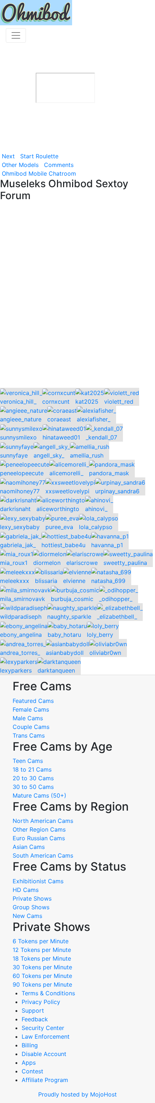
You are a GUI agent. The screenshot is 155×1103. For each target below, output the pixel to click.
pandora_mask (109, 473)
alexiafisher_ (93, 419)
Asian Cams (29, 846)
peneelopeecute (22, 473)
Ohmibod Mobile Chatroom (39, 173)
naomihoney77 (20, 491)
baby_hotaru (64, 634)
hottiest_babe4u (63, 545)
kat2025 (86, 401)
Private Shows (32, 898)
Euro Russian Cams (39, 838)
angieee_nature (20, 419)
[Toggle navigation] (16, 35)
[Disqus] (77, 295)
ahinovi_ (96, 508)
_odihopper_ (115, 598)
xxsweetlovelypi (67, 491)
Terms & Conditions (48, 993)
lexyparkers (16, 670)
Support (33, 1010)
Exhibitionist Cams (38, 881)
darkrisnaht (15, 508)
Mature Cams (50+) (39, 795)
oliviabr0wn (105, 652)
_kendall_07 (101, 437)
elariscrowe (82, 562)
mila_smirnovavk (22, 598)
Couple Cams (31, 726)
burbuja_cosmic (72, 598)
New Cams (27, 915)
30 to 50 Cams (33, 786)
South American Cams (43, 855)
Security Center (43, 1027)
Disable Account (44, 1053)
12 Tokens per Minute (42, 949)
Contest (32, 1071)
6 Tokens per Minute (40, 941)
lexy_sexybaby (20, 527)
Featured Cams (33, 700)
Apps (29, 1062)
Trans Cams (29, 735)
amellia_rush (86, 455)
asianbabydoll (65, 652)
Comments (59, 164)
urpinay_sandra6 (117, 491)
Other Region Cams (39, 829)
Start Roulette (39, 156)
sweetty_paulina (125, 562)
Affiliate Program (46, 1079)
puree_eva (59, 527)
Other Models (20, 164)
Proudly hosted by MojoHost (77, 1094)
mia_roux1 (13, 562)
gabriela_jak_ (18, 545)
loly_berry (100, 634)
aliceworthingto (57, 508)
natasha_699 (108, 580)
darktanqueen (56, 670)
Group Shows (31, 907)
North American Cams (43, 820)
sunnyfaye (14, 455)
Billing (30, 1045)
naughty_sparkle (69, 616)
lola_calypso (95, 527)
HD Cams (26, 889)
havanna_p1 (107, 545)
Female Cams (31, 709)
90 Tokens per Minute (42, 984)
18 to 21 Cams (32, 769)
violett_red (118, 401)
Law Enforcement (46, 1036)
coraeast (59, 419)
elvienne (74, 580)
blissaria (46, 580)
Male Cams (28, 718)
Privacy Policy (41, 1001)
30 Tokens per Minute (42, 967)
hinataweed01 (61, 437)
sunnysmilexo (18, 437)
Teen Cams (28, 760)
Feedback (35, 1019)
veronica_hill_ (18, 401)
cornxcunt (56, 401)
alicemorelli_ (66, 473)
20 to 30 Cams (33, 778)
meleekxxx (14, 580)
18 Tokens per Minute (42, 958)
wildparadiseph (20, 616)
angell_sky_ (49, 455)
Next (8, 156)
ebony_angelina (21, 634)
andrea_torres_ (20, 652)
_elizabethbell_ (117, 616)
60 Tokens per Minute (42, 975)
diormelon (47, 562)
